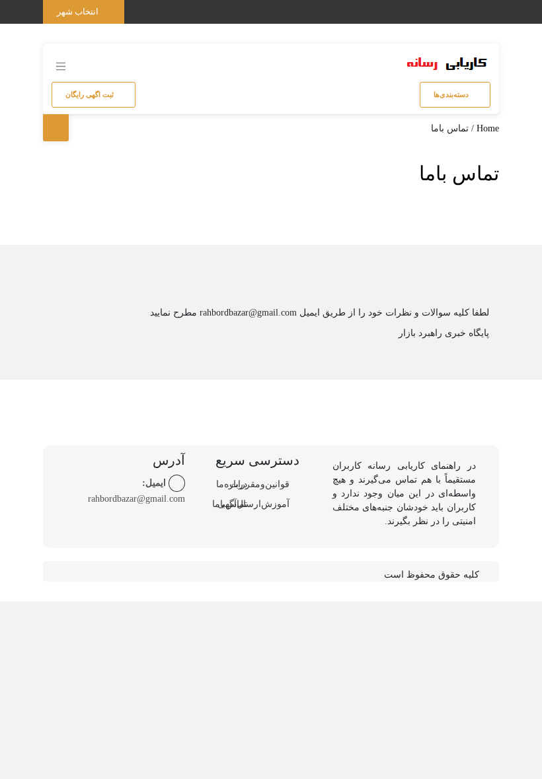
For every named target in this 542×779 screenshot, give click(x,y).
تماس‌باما (229, 504)
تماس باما (459, 173)
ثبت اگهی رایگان (90, 94)
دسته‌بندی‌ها (452, 94)
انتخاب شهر (78, 12)
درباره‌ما (231, 484)
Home (488, 128)
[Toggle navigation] (487, 9)
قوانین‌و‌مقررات (259, 484)
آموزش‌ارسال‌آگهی (253, 504)
